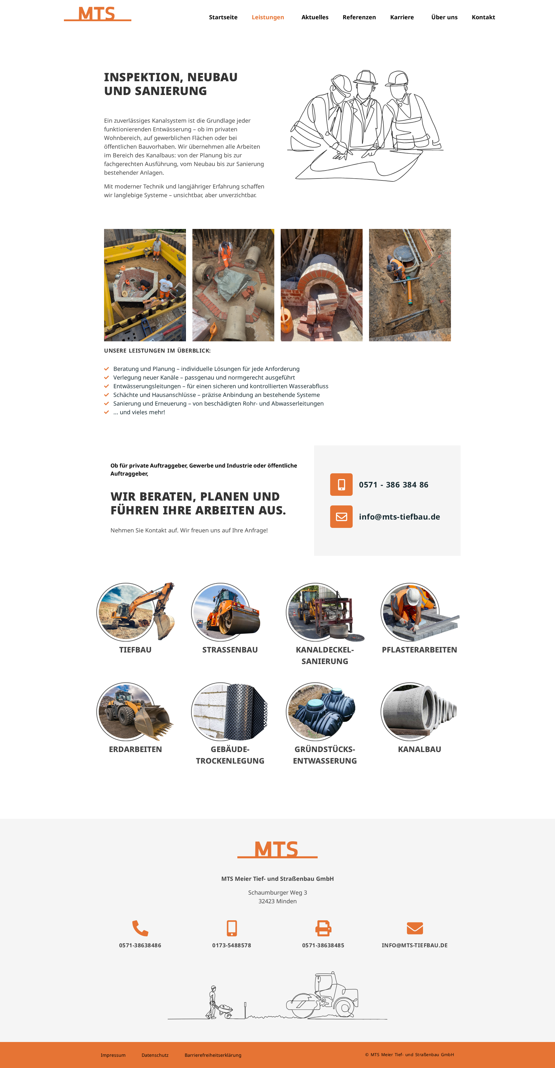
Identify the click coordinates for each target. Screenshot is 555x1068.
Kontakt (483, 17)
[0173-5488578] (232, 928)
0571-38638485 (323, 945)
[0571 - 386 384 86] (341, 484)
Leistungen (268, 17)
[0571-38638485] (323, 928)
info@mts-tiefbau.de (399, 516)
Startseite (223, 17)
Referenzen (359, 17)
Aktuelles (315, 17)
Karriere (402, 17)
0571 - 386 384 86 (394, 484)
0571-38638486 (140, 945)
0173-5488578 (231, 945)
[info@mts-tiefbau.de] (341, 516)
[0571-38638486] (140, 928)
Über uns (444, 17)
